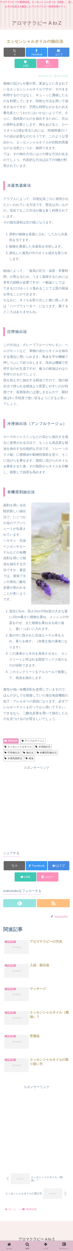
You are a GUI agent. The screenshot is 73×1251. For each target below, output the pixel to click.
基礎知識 (12, 740)
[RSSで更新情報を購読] (53, 903)
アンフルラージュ (34, 740)
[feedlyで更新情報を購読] (19, 903)
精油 (31, 758)
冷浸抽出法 (44, 746)
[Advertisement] (36, 807)
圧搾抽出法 (14, 752)
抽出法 (29, 752)
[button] (47, 63)
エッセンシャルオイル (20, 746)
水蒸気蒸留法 (15, 758)
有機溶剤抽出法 (48, 752)
